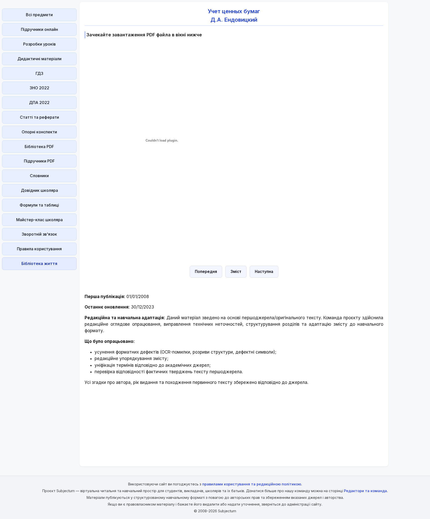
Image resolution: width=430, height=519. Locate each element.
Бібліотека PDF (39, 146)
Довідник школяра (39, 190)
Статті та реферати (39, 117)
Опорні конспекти (39, 131)
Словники (39, 175)
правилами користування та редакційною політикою (251, 484)
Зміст (235, 271)
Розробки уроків (39, 44)
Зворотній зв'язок (39, 234)
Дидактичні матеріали (39, 58)
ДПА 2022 (39, 102)
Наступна (264, 271)
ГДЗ (39, 73)
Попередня (206, 271)
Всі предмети (39, 14)
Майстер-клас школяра (39, 219)
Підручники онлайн (39, 29)
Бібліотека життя (39, 263)
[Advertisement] (39, 346)
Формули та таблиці (39, 205)
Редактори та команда (365, 491)
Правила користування (39, 248)
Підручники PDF (39, 160)
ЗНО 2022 (39, 87)
